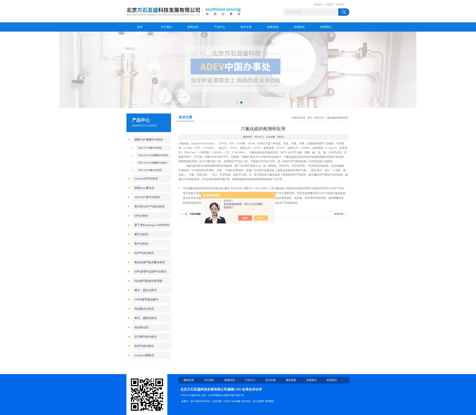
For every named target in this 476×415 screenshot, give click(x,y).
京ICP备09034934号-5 (200, 401)
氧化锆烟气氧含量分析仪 (149, 262)
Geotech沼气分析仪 (146, 178)
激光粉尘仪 (141, 327)
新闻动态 (193, 26)
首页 (140, 26)
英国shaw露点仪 (144, 187)
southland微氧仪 (144, 355)
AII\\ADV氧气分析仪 (147, 197)
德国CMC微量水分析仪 (148, 139)
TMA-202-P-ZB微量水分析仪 (153, 155)
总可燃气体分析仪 (145, 336)
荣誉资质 (272, 26)
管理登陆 (269, 401)
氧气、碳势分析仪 (145, 318)
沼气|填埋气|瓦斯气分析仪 (150, 271)
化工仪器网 (258, 401)
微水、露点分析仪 (145, 290)
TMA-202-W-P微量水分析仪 (152, 162)
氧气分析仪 (141, 243)
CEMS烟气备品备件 (146, 299)
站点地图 (235, 401)
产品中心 (219, 26)
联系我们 (340, 4)
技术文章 (246, 26)
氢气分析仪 (141, 234)
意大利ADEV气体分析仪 (149, 206)
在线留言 (329, 4)
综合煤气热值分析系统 (148, 280)
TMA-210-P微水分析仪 (150, 147)
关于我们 (166, 26)
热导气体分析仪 (144, 346)
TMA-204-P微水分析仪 (150, 170)
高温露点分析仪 (144, 308)
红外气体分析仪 (144, 252)
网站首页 (189, 380)
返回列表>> (340, 214)
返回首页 (318, 4)
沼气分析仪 (141, 215)
